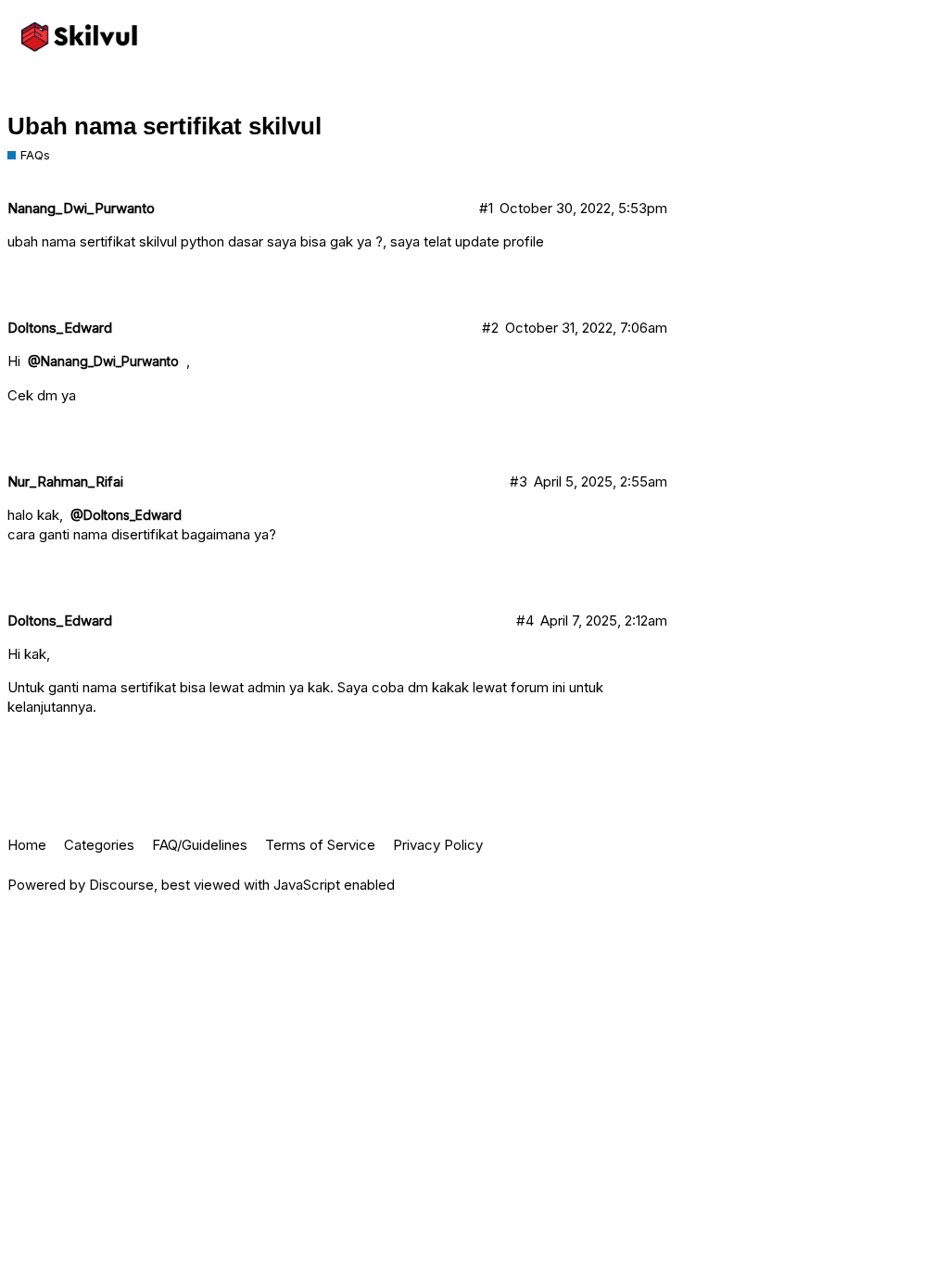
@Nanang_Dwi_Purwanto (103, 361)
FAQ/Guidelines (199, 845)
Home (26, 845)
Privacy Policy (438, 845)
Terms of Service (320, 845)
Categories (99, 845)
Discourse (121, 884)
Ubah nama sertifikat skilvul (164, 126)
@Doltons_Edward (126, 515)
